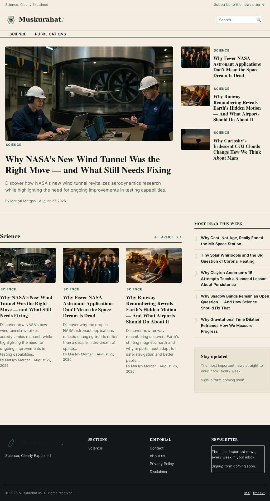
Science (18, 34)
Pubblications (50, 34)
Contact (156, 448)
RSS (247, 493)
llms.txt (259, 493)
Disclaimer (158, 471)
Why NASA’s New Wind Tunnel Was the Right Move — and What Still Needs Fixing (88, 164)
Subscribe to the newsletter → (239, 4)
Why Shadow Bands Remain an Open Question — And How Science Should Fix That (235, 302)
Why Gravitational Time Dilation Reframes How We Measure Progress (231, 325)
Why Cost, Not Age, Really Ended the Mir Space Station (232, 240)
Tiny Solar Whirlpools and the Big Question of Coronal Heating (232, 258)
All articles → (168, 237)
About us (157, 456)
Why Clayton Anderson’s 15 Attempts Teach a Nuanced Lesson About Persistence (234, 278)
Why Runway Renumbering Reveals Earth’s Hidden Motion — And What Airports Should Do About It (237, 108)
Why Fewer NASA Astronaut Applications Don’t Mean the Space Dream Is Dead (237, 67)
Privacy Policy (162, 463)
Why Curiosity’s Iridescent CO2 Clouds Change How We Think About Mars (237, 149)
